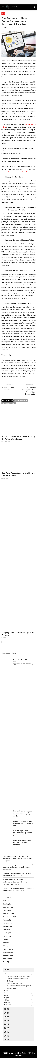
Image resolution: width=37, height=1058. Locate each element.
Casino (5, 910)
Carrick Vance (5, 28)
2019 (6, 1031)
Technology (7, 959)
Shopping (6, 955)
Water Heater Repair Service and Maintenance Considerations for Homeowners (22, 833)
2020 (6, 1028)
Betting (6, 904)
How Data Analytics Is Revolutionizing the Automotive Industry (18, 437)
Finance (5, 923)
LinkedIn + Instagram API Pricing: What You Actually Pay (23, 823)
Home (5, 936)
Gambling (6, 926)
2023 (6, 1016)
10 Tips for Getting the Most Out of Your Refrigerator (29, 391)
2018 (6, 1035)
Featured (6, 920)
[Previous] (4, 849)
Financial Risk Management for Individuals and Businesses (23, 842)
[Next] (7, 849)
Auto (3, 13)
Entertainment (8, 917)
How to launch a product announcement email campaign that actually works (22, 814)
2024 (6, 1012)
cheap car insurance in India (18, 172)
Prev (4, 642)
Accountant (7, 897)
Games (5, 930)
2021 (6, 1024)
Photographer (8, 949)
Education (6, 913)
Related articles (7, 400)
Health (5, 933)
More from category (9, 403)
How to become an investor (7, 389)
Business (6, 907)
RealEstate (7, 952)
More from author (21, 400)
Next (8, 642)
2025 (6, 1008)
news (5, 943)
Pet (4, 946)
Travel (5, 962)
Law (4, 939)
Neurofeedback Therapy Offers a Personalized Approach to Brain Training (23, 662)
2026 (6, 969)
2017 (6, 1039)
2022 (6, 1020)
